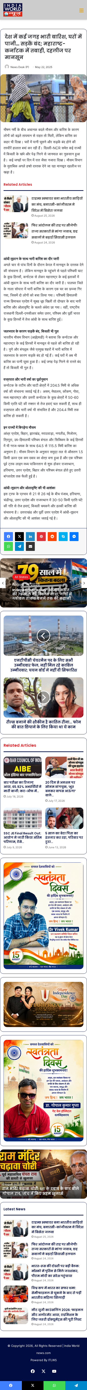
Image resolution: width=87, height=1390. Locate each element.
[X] (19, 536)
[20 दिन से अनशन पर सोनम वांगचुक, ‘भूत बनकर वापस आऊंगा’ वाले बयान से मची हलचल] (64, 767)
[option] (43, 583)
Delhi (18, 575)
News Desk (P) (19, 67)
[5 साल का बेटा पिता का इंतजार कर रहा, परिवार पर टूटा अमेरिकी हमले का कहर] (64, 818)
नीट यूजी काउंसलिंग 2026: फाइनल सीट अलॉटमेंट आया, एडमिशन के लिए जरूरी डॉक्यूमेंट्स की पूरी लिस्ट (57, 1315)
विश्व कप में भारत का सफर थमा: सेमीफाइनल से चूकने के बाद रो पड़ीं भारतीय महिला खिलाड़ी (56, 1293)
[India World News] (12, 10)
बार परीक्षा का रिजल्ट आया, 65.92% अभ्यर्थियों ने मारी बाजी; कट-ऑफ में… (22, 786)
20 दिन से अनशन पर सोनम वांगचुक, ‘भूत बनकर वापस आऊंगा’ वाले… (60, 788)
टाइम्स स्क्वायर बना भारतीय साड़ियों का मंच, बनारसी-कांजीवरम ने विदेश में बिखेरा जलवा (57, 204)
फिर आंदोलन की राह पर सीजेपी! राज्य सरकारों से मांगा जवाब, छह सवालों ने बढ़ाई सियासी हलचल (54, 231)
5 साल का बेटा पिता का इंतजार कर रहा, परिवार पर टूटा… (64, 837)
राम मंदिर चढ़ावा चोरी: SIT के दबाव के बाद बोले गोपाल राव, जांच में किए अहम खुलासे (40, 1191)
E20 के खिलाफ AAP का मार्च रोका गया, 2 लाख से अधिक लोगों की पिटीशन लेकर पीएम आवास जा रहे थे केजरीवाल (42, 594)
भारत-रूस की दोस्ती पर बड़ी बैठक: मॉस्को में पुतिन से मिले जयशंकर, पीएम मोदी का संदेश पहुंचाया (55, 1271)
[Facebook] (8, 536)
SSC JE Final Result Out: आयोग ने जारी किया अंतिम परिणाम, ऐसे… (23, 837)
